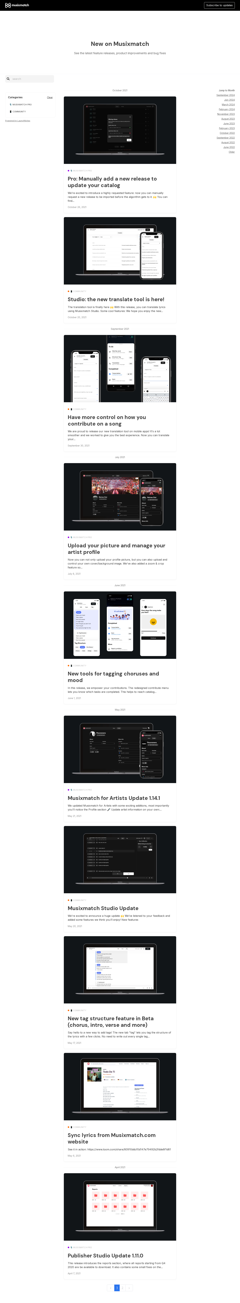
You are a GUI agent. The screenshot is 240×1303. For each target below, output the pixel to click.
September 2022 (226, 137)
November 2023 (226, 114)
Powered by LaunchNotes (17, 120)
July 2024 (229, 99)
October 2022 (227, 133)
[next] (129, 1288)
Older (232, 152)
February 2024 (227, 109)
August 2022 (228, 142)
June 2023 (229, 123)
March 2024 (228, 104)
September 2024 (225, 95)
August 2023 (228, 118)
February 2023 (227, 128)
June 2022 (229, 147)
